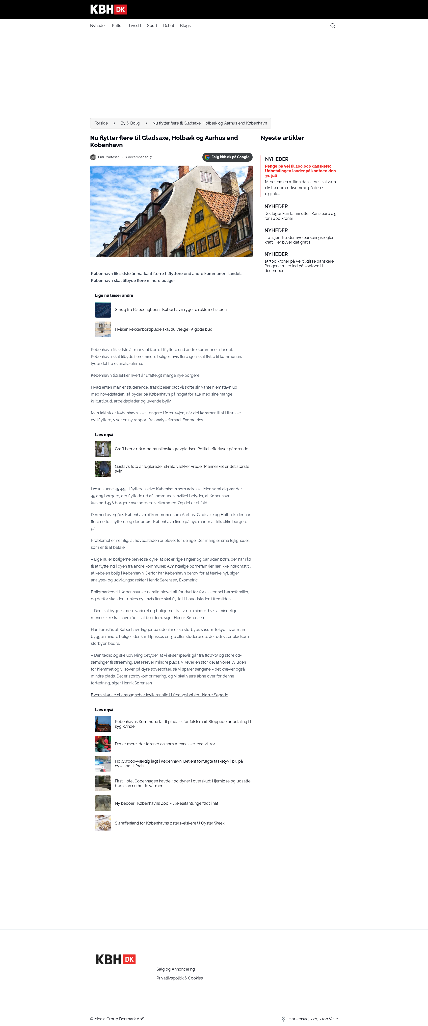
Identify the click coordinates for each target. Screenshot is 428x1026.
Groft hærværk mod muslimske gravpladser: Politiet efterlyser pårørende (181, 449)
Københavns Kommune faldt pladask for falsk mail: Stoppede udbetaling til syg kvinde (183, 724)
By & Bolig (130, 123)
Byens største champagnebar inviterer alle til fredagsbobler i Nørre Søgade (159, 695)
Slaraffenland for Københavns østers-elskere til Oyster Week (169, 823)
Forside (101, 123)
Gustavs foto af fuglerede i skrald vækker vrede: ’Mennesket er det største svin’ (182, 469)
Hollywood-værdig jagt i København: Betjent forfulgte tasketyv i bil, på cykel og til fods (179, 763)
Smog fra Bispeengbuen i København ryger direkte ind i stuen (171, 309)
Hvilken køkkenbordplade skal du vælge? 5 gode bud (164, 329)
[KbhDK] (214, 9)
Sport (152, 25)
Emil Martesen (109, 157)
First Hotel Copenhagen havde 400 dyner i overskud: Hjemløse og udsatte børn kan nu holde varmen (182, 783)
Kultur (117, 25)
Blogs (185, 25)
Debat (168, 25)
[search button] (333, 26)
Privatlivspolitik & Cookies (180, 978)
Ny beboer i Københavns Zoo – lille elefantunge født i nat (166, 803)
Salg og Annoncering (176, 969)
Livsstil (135, 25)
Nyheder (98, 25)
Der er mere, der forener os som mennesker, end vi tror (165, 744)
